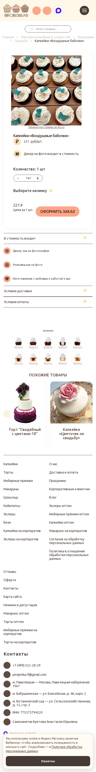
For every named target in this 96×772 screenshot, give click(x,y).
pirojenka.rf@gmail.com (29, 674)
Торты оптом (13, 622)
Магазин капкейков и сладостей (45, 37)
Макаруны (11, 489)
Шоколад (10, 497)
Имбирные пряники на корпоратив (20, 632)
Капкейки (10, 464)
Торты (8, 472)
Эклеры (9, 514)
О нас (53, 464)
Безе (7, 522)
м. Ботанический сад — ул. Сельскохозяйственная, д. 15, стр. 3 (52, 703)
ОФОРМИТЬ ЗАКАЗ (57, 211)
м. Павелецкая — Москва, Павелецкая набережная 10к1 (51, 684)
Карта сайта (12, 597)
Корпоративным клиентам (69, 489)
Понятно (48, 761)
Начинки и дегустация (20, 605)
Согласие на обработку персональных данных (66, 541)
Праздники (85, 37)
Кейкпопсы (11, 506)
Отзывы (9, 571)
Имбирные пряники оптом (69, 514)
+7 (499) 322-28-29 (27, 665)
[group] (24, 413)
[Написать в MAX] (58, 11)
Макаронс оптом (16, 613)
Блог (53, 497)
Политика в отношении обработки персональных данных (69, 555)
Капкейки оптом (61, 522)
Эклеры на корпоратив (20, 539)
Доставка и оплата (63, 472)
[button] (7, 413)
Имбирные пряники (18, 481)
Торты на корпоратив (19, 642)
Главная (8, 37)
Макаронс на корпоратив (68, 531)
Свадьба (21, 41)
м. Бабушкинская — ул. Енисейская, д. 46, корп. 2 (49, 693)
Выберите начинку (30, 191)
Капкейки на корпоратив (22, 531)
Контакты (10, 588)
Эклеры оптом (60, 506)
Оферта (9, 580)
